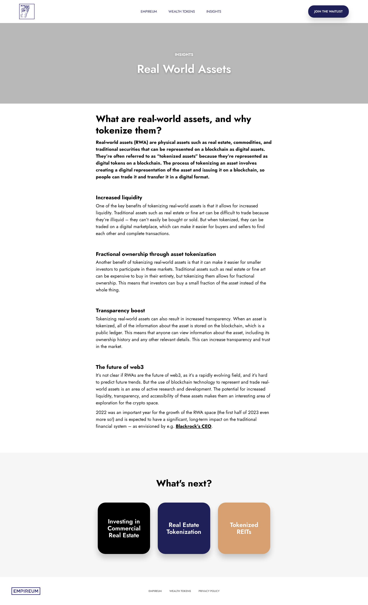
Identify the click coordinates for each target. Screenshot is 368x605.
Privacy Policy (209, 591)
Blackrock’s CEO (193, 426)
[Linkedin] (353, 591)
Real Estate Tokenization (184, 528)
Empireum (155, 591)
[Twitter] (345, 591)
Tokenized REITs (244, 528)
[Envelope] (337, 591)
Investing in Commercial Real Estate (124, 528)
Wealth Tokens (181, 11)
